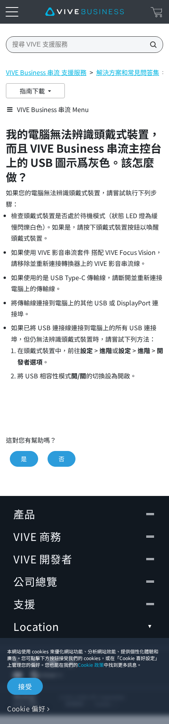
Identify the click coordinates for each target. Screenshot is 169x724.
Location (36, 626)
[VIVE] (84, 12)
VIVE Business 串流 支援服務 (46, 72)
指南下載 (33, 90)
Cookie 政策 (91, 664)
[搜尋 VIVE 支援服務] (151, 44)
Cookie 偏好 (26, 708)
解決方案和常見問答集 (127, 72)
